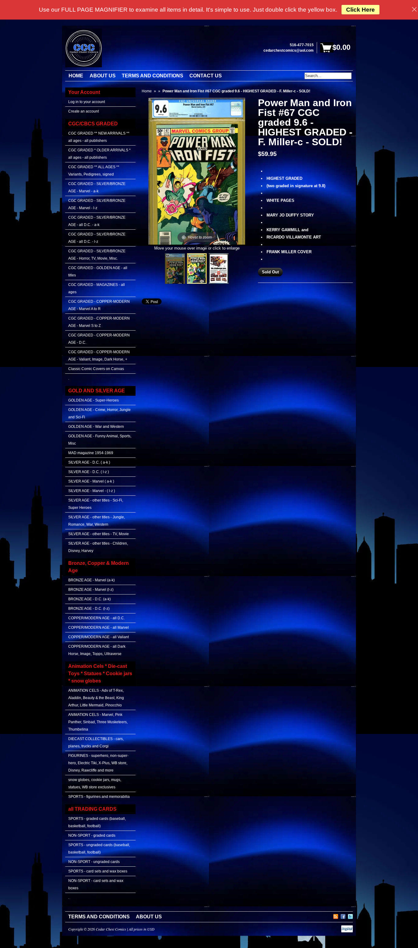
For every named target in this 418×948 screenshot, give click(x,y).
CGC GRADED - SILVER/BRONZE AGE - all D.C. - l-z (96, 238)
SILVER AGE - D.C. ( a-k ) (89, 462)
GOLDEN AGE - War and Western (96, 426)
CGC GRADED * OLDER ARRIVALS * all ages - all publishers (99, 154)
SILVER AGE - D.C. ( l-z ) (88, 472)
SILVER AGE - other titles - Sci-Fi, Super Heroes (95, 504)
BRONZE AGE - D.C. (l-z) (89, 608)
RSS (335, 916)
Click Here (360, 9)
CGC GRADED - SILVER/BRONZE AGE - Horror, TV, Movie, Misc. (96, 255)
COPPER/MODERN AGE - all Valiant (98, 637)
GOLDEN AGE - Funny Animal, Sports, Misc (99, 440)
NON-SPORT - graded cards (91, 835)
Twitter (350, 916)
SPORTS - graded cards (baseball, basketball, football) (97, 822)
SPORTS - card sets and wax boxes (97, 871)
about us (149, 916)
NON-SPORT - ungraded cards (94, 862)
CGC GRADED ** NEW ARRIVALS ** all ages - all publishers (98, 137)
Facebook (343, 916)
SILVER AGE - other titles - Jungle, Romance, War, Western (96, 521)
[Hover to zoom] (196, 170)
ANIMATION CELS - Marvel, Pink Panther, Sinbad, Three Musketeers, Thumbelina (98, 722)
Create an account (83, 111)
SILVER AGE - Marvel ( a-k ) (91, 481)
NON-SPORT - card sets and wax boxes (95, 884)
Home (147, 91)
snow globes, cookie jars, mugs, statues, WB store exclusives (94, 783)
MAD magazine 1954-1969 (90, 453)
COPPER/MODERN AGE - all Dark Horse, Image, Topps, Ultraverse (96, 650)
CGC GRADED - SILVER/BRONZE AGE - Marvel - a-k (96, 187)
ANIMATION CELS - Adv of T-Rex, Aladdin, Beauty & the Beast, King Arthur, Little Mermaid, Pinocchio (96, 697)
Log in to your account (86, 102)
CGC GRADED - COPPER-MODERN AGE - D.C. (99, 339)
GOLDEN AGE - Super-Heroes (93, 400)
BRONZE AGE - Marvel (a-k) (91, 580)
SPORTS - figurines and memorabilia (99, 796)
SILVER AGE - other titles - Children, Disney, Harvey (98, 547)
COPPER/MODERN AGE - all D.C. (96, 618)
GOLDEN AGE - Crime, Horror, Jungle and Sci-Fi (99, 413)
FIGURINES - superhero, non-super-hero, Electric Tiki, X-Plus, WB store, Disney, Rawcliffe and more (98, 763)
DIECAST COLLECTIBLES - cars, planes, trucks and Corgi (96, 742)
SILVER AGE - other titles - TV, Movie (98, 534)
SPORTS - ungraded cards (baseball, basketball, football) (99, 848)
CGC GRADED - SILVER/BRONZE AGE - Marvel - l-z (96, 204)
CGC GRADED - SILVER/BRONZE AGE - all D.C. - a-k (96, 221)
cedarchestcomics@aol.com (288, 50)
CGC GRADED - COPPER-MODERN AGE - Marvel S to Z (99, 322)
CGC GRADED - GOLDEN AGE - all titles (97, 271)
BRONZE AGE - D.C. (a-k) (89, 599)
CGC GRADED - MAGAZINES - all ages (96, 288)
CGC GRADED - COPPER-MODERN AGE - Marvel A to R (99, 305)
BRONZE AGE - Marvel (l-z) (91, 589)
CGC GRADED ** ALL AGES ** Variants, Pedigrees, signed (93, 170)
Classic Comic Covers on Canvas (96, 369)
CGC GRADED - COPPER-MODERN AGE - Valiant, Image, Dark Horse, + (99, 355)
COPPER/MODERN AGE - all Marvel (98, 627)
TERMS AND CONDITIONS (99, 916)
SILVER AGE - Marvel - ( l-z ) (91, 491)
